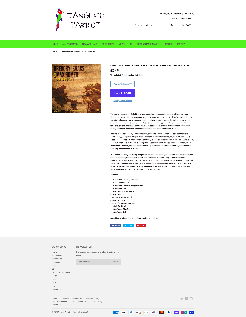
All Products (70, 44)
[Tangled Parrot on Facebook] (186, 299)
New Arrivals (89, 44)
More (180, 44)
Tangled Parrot (64, 312)
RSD (54, 283)
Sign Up (115, 262)
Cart (188, 25)
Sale (54, 279)
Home (55, 44)
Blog (54, 286)
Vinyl (122, 44)
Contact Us (56, 290)
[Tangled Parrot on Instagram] (191, 299)
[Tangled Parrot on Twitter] (181, 299)
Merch (169, 44)
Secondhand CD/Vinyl (149, 44)
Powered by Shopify (80, 312)
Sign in (174, 18)
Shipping (125, 75)
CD (130, 44)
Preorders (108, 44)
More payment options (123, 101)
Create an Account (187, 18)
